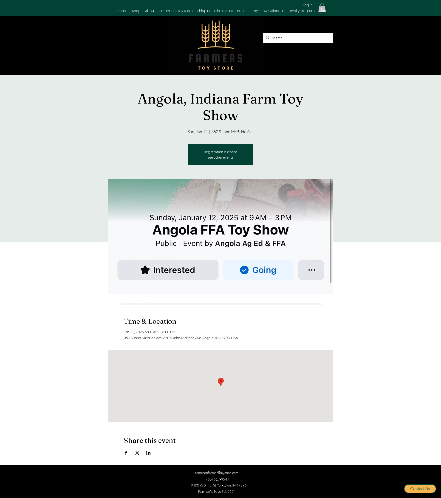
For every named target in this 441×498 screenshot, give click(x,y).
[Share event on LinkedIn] (148, 453)
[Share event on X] (137, 453)
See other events (220, 157)
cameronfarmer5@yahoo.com (216, 472)
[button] (136, 10)
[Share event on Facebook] (126, 453)
